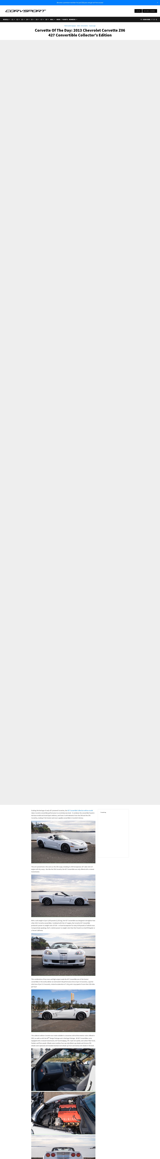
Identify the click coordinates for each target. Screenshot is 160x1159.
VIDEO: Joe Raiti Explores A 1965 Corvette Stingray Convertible (115, 828)
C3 (22, 19)
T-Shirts (65, 19)
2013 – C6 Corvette (82, 26)
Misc (52, 19)
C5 (32, 19)
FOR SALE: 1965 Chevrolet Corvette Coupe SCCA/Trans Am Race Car (117, 852)
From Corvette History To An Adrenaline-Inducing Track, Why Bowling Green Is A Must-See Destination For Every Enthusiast (116, 819)
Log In (138, 11)
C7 (41, 19)
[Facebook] (152, 19)
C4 (27, 19)
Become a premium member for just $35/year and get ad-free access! (80, 3)
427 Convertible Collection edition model (80, 810)
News (58, 19)
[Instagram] (154, 19)
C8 (46, 19)
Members (72, 19)
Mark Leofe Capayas (70, 26)
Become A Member (149, 11)
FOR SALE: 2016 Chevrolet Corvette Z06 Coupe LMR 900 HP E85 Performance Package (117, 836)
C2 (17, 19)
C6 (37, 19)
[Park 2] (103, 819)
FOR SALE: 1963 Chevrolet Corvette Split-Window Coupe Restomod (116, 844)
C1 (12, 19)
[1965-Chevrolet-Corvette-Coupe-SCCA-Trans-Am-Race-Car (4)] (103, 852)
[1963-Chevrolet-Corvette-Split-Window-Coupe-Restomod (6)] (103, 844)
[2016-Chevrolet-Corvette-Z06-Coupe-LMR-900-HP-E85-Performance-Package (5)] (103, 836)
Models (5, 19)
